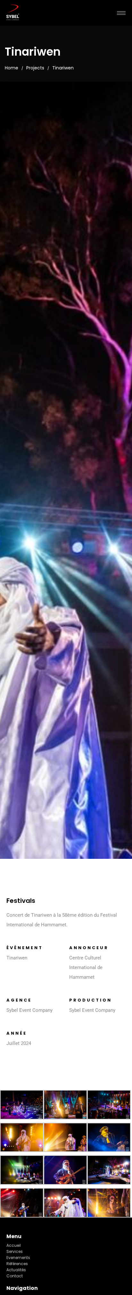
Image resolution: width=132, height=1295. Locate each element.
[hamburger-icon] (121, 13)
